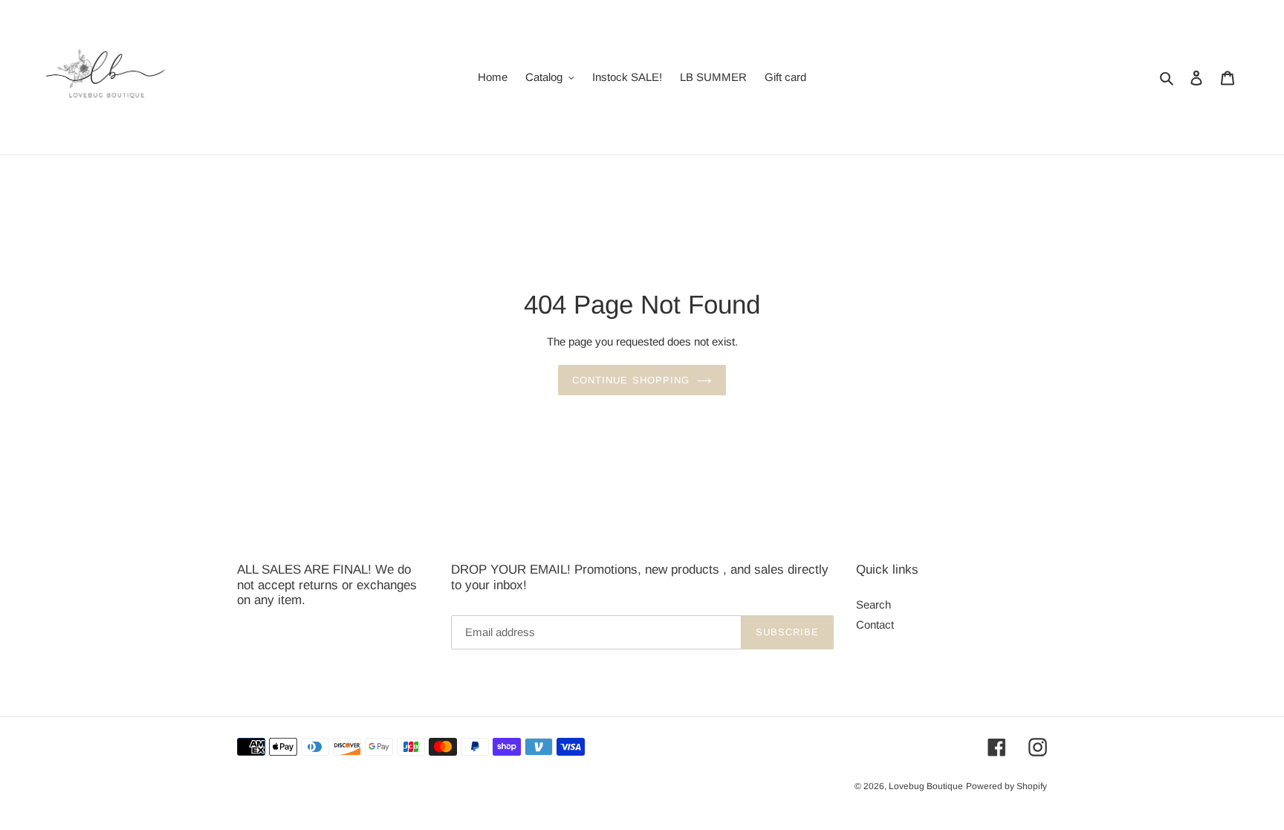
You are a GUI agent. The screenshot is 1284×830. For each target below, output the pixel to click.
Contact (875, 624)
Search (873, 604)
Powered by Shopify (1006, 786)
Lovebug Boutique (926, 786)
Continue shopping (631, 380)
